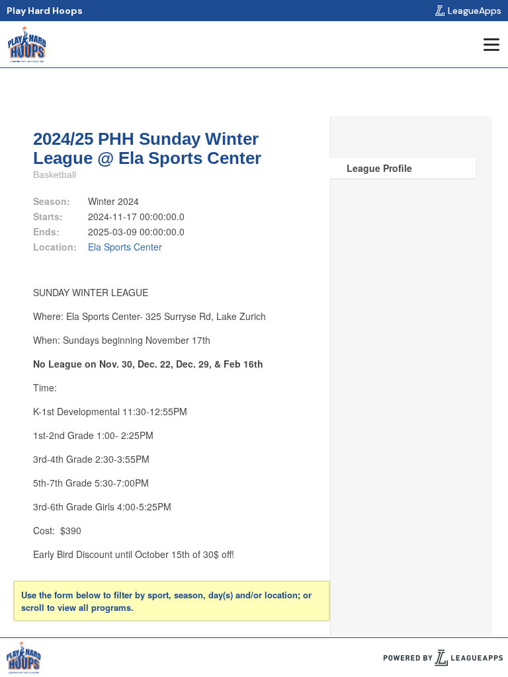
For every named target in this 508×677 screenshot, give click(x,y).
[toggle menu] (490, 44)
